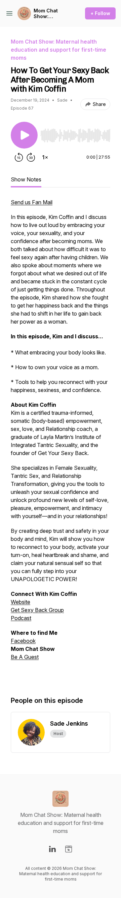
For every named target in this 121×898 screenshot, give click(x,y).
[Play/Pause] (24, 135)
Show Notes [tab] (26, 179)
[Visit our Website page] (68, 849)
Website (20, 602)
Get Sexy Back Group (37, 610)
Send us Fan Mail (31, 202)
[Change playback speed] (45, 157)
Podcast (21, 618)
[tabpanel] (60, 440)
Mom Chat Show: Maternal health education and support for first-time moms (51, 13)
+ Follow (100, 13)
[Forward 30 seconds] (31, 157)
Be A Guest (25, 657)
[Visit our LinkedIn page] (52, 849)
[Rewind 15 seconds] (19, 157)
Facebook (23, 640)
